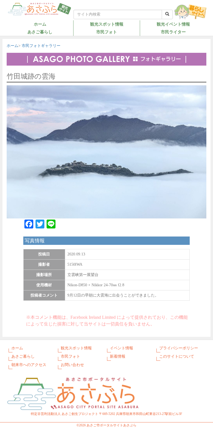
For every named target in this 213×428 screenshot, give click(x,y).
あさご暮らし (39, 31)
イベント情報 (121, 348)
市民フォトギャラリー (41, 46)
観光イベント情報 (173, 24)
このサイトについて (176, 356)
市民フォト (106, 31)
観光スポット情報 (106, 24)
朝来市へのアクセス (28, 365)
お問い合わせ (72, 365)
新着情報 (117, 356)
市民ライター (173, 31)
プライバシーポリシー (178, 348)
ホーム (40, 24)
